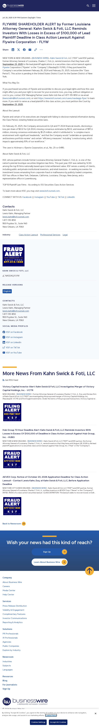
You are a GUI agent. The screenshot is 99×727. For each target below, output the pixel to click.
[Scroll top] (89, 571)
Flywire (6, 67)
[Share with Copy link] (36, 50)
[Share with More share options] (41, 50)
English (7, 291)
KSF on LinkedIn (13, 342)
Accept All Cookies (58, 722)
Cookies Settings (38, 722)
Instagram (39, 197)
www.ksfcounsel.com (49, 191)
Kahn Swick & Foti (58, 58)
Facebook (27, 197)
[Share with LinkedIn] (13, 50)
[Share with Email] (30, 50)
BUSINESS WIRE (40, 58)
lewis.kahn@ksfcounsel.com (16, 98)
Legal (65, 234)
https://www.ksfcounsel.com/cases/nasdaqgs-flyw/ (62, 98)
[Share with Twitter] (18, 50)
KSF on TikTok (13, 347)
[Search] (88, 6)
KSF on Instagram (14, 337)
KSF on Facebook (14, 332)
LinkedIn (71, 197)
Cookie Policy (51, 715)
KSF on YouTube (14, 352)
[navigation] (93, 5)
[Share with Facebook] (24, 50)
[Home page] (13, 6)
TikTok (61, 197)
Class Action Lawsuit (28, 234)
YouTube (51, 197)
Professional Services (50, 234)
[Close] (95, 713)
